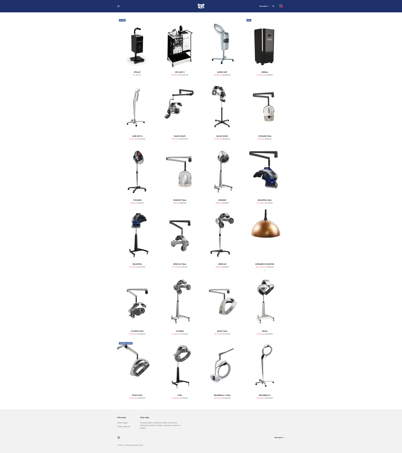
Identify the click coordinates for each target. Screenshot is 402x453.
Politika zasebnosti (123, 426)
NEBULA (264, 72)
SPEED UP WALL (179, 264)
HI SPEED (180, 331)
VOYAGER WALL (264, 136)
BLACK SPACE (180, 136)
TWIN (179, 395)
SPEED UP (222, 264)
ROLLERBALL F (265, 395)
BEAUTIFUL (137, 264)
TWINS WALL (137, 395)
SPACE (264, 331)
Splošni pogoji (122, 422)
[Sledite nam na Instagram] (118, 437)
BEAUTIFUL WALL (265, 200)
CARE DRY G (137, 136)
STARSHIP (222, 200)
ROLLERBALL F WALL (222, 395)
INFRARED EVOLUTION (264, 264)
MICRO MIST (222, 72)
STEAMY (137, 72)
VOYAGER (137, 200)
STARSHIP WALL (179, 200)
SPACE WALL (222, 331)
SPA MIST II (179, 72)
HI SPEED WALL (137, 331)
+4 (265, 270)
